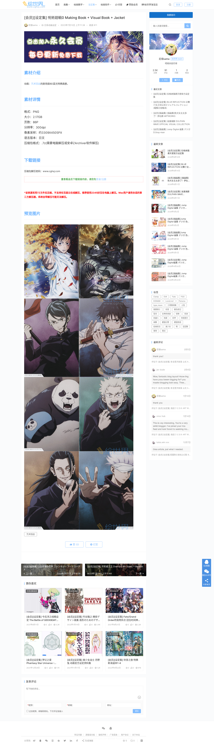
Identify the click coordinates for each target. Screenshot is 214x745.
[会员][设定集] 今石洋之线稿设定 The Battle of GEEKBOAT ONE (42, 618)
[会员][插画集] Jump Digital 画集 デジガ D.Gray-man (177, 208)
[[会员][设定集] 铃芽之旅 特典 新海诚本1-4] (124, 643)
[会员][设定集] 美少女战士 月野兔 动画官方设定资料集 (83, 661)
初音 (167, 309)
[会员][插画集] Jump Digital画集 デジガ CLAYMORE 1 (177, 276)
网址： (110, 705)
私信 (179, 80)
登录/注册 (101, 179)
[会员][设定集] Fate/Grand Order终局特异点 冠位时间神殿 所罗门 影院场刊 (124, 618)
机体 (186, 314)
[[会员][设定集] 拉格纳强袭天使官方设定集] (159, 150)
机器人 (156, 318)
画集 (66, 4)
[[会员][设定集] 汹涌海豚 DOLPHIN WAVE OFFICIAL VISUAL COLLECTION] (159, 191)
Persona (182, 301)
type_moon (157, 305)
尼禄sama (33, 25)
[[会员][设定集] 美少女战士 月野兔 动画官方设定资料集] (83, 643)
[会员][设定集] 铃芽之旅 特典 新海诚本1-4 (123, 661)
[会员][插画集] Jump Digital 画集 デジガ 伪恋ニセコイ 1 (179, 249)
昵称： (31, 705)
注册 (189, 4)
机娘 (165, 318)
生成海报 (88, 740)
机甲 (174, 318)
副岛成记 (177, 309)
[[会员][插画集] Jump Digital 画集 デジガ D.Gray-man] (159, 205)
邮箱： (70, 705)
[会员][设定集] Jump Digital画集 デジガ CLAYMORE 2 (177, 263)
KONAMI (156, 301)
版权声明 (102, 735)
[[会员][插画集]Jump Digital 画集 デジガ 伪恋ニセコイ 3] (159, 219)
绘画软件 (105, 4)
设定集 (91, 4)
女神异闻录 (166, 314)
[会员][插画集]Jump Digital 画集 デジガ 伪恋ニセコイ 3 (179, 222)
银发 (155, 331)
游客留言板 (90, 735)
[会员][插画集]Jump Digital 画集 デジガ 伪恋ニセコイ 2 (179, 235)
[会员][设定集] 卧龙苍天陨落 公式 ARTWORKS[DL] (179, 362)
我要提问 (171, 15)
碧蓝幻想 (165, 322)
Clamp (156, 297)
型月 (155, 314)
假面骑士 (156, 309)
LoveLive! (170, 301)
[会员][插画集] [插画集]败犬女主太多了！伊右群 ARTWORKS (179, 181)
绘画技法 (156, 326)
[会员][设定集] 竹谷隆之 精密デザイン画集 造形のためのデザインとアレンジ (83, 618)
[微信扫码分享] (46, 740)
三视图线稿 (172, 305)
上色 (183, 305)
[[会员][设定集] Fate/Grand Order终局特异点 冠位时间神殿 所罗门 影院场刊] (124, 600)
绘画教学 (78, 4)
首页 (57, 4)
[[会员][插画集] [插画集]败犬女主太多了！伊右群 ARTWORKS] (159, 178)
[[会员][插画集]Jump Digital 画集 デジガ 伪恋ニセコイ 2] (159, 232)
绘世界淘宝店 (151, 4)
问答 (120, 4)
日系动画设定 (50, 25)
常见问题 (78, 735)
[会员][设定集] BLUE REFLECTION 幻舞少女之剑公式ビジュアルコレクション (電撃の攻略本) (171, 105)
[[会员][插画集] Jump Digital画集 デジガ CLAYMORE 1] (159, 273)
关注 (166, 80)
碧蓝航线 (177, 322)
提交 (137, 711)
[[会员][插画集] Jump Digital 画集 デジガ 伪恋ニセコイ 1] (159, 246)
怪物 (177, 314)
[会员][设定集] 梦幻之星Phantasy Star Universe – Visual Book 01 (40, 661)
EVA (165, 297)
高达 (164, 331)
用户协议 (125, 735)
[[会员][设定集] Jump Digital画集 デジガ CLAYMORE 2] (159, 260)
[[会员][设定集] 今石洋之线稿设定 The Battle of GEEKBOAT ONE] (43, 600)
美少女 (168, 326)
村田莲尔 (184, 318)
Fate (174, 297)
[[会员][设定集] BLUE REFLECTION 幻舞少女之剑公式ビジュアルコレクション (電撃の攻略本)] (159, 164)
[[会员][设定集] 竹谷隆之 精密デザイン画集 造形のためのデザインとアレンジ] (83, 600)
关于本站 (136, 735)
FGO (182, 297)
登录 (178, 4)
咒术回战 (35, 83)
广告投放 (113, 735)
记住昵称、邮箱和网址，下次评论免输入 (45, 711)
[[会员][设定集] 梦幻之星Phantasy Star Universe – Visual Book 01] (43, 643)
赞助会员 (133, 4)
